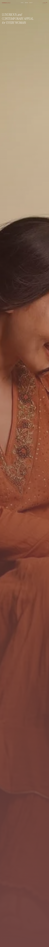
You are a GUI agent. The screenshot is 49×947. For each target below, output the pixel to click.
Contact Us (30, 2)
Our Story (22, 2)
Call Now (44, 2)
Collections (26, 2)
